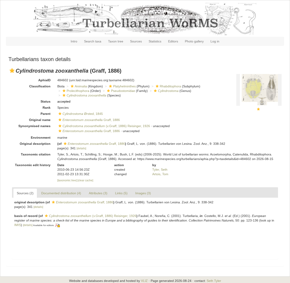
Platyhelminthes (124, 86)
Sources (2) (25, 193)
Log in (214, 41)
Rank (47, 107)
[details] (81, 148)
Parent (46, 114)
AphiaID (44, 80)
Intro (74, 41)
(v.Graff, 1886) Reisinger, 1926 (106, 126)
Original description (35, 143)
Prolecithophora (78, 91)
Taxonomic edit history (33, 165)
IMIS (17, 225)
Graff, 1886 (91, 120)
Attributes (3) (98, 193)
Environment (41, 137)
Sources (136, 41)
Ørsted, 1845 (83, 114)
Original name (40, 120)
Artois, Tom (160, 174)
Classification (40, 86)
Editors (173, 41)
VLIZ (144, 281)
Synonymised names (34, 126)
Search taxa (92, 41)
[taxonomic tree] (67, 180)
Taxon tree (115, 41)
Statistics (155, 41)
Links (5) (121, 193)
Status (46, 101)
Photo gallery (194, 41)
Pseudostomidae (123, 91)
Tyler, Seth (159, 169)
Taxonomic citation (36, 154)
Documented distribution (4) (61, 193)
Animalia (81, 86)
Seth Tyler (214, 281)
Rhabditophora (170, 86)
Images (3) (143, 193)
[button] (12, 70)
